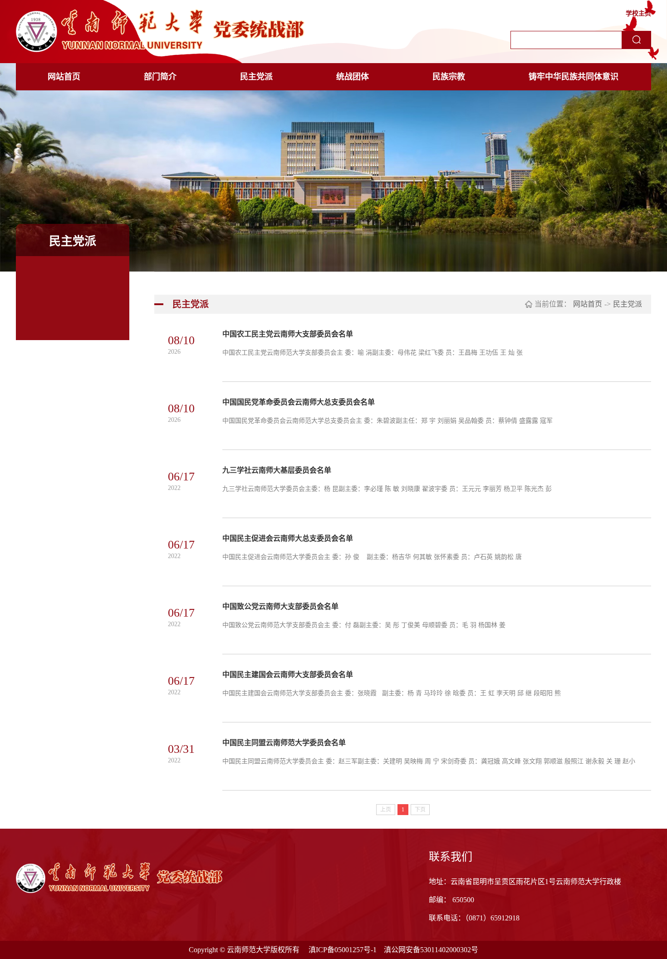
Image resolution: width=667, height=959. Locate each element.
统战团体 (352, 76)
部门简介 (160, 76)
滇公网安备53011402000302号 (431, 950)
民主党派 (256, 76)
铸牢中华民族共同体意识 (573, 76)
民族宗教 (448, 76)
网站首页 (64, 76)
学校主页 (638, 13)
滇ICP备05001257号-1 (343, 950)
